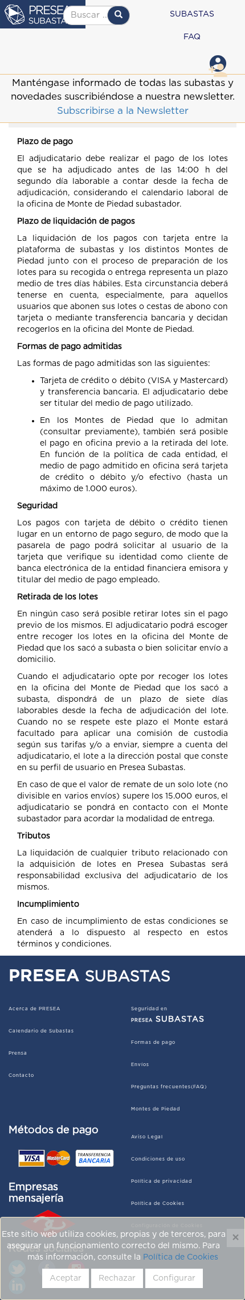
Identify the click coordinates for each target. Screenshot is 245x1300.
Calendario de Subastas (41, 1031)
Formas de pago (153, 1042)
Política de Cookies (180, 1257)
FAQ (192, 37)
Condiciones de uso (158, 1159)
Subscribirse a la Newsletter (123, 111)
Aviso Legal (147, 1137)
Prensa (18, 1053)
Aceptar (65, 1278)
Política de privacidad (161, 1181)
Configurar (174, 1278)
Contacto (21, 1075)
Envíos (140, 1065)
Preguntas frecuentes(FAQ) (169, 1087)
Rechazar (117, 1278)
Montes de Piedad (155, 1109)
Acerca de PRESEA (34, 1009)
